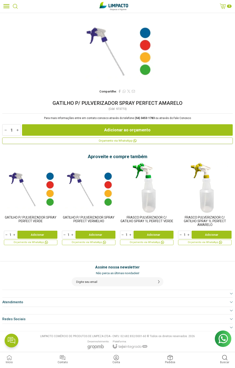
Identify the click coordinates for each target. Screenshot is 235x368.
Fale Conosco (182, 118)
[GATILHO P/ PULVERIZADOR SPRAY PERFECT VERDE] (31, 203)
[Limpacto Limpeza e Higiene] (114, 6)
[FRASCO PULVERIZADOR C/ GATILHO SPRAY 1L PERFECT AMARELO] (205, 203)
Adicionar (37, 234)
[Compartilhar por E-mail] (133, 91)
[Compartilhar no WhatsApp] (124, 91)
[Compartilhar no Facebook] (119, 91)
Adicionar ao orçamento (127, 129)
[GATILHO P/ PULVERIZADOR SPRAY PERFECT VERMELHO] (89, 203)
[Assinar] (158, 281)
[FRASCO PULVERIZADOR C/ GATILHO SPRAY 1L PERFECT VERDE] (147, 203)
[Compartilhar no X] (128, 91)
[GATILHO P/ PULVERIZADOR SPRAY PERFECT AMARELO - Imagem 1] (117, 50)
